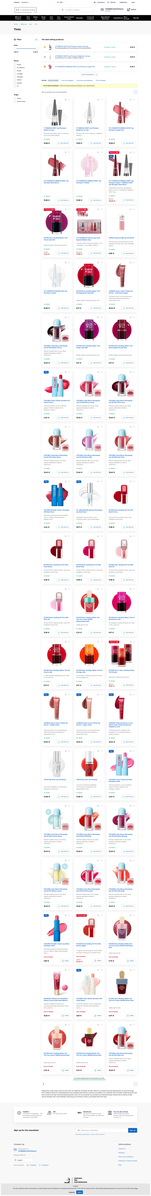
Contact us (24, 2)
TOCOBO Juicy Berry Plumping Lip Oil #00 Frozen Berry (55, 835)
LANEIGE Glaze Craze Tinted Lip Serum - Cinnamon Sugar (121, 292)
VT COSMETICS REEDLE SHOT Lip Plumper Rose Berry (56, 182)
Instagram (45, 1165)
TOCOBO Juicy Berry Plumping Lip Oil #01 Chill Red (88, 835)
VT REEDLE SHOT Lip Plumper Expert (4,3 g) (71, 46)
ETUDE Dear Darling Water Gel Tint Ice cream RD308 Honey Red (88, 1054)
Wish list (113, 2)
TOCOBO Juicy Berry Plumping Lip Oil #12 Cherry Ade (88, 890)
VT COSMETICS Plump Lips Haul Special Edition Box (88, 239)
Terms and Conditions (125, 1157)
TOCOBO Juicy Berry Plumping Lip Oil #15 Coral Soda (120, 890)
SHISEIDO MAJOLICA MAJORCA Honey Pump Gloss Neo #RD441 (56, 999)
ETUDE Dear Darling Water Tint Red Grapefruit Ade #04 (121, 347)
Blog (120, 1165)
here (136, 1188)
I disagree (72, 1192)
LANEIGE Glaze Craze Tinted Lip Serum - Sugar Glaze (88, 724)
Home (16, 24)
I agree (79, 1192)
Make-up (23, 24)
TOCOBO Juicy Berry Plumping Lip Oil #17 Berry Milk (88, 456)
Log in (133, 2)
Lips (30, 24)
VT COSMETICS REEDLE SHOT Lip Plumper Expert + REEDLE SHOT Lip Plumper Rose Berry (121, 182)
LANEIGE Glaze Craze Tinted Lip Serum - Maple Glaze (56, 724)
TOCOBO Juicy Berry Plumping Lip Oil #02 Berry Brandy (120, 835)
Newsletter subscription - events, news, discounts (90, 1134)
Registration (123, 2)
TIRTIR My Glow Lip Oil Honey (55, 779)
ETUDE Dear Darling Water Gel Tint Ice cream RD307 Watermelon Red (88, 619)
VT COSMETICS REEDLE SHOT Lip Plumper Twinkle (88, 182)
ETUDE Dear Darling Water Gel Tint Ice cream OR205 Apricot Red (56, 1054)
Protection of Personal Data (127, 1161)
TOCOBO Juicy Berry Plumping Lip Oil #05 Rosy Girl (120, 1054)
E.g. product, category (72, 10)
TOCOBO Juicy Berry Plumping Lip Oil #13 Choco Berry (55, 456)
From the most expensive (85, 80)
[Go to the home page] (25, 10)
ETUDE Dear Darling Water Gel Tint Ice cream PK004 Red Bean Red (121, 945)
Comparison (101, 2)
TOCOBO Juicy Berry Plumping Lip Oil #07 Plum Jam (120, 401)
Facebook (33, 1165)
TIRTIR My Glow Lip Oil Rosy (86, 779)
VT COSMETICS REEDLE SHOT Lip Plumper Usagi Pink (75, 67)
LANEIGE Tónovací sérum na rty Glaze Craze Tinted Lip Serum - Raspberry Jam (121, 725)
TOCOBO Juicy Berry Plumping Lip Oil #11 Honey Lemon (55, 890)
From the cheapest (67, 80)
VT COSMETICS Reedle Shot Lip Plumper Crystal (55, 292)
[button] (89, 74)
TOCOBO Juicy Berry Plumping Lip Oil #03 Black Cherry (55, 347)
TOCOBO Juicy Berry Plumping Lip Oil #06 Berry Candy (88, 401)
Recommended (53, 80)
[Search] (62, 10)
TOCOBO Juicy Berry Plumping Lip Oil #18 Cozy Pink (120, 456)
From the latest (100, 80)
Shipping (16, 2)
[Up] (43, 1084)
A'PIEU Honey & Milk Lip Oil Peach (121, 238)
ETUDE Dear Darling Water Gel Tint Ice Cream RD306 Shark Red (121, 999)
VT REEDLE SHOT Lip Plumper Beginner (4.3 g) (72, 56)
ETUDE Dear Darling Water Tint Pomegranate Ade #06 (88, 292)
